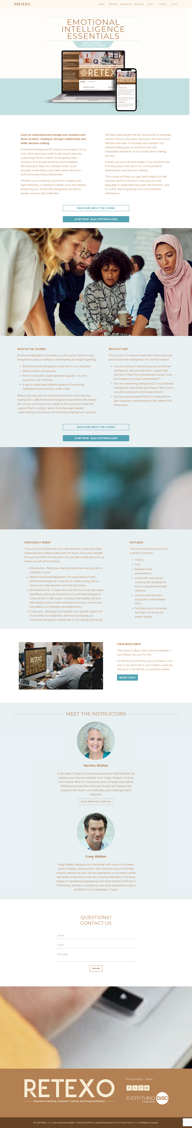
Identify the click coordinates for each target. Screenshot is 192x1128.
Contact (162, 4)
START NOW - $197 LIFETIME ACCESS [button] (96, 219)
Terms (149, 1079)
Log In (174, 4)
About (102, 4)
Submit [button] (96, 968)
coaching (91, 773)
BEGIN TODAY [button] (127, 677)
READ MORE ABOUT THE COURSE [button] (96, 208)
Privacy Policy (134, 1079)
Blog (150, 4)
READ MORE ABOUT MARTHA (96, 802)
